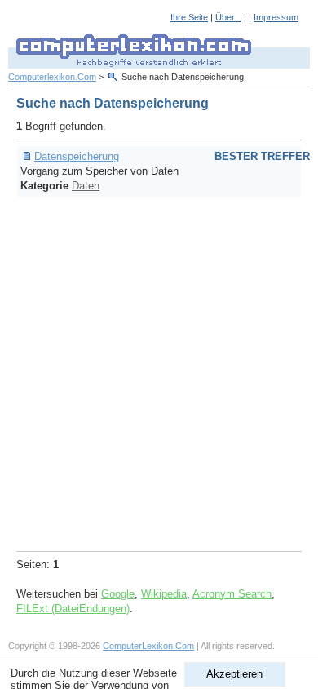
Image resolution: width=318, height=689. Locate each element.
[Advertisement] (159, 371)
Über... (228, 17)
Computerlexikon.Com (52, 77)
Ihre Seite (189, 17)
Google (118, 594)
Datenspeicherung (76, 156)
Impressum (276, 17)
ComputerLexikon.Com (148, 646)
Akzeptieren (234, 674)
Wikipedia (164, 594)
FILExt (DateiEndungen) (73, 608)
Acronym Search (232, 594)
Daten (85, 186)
